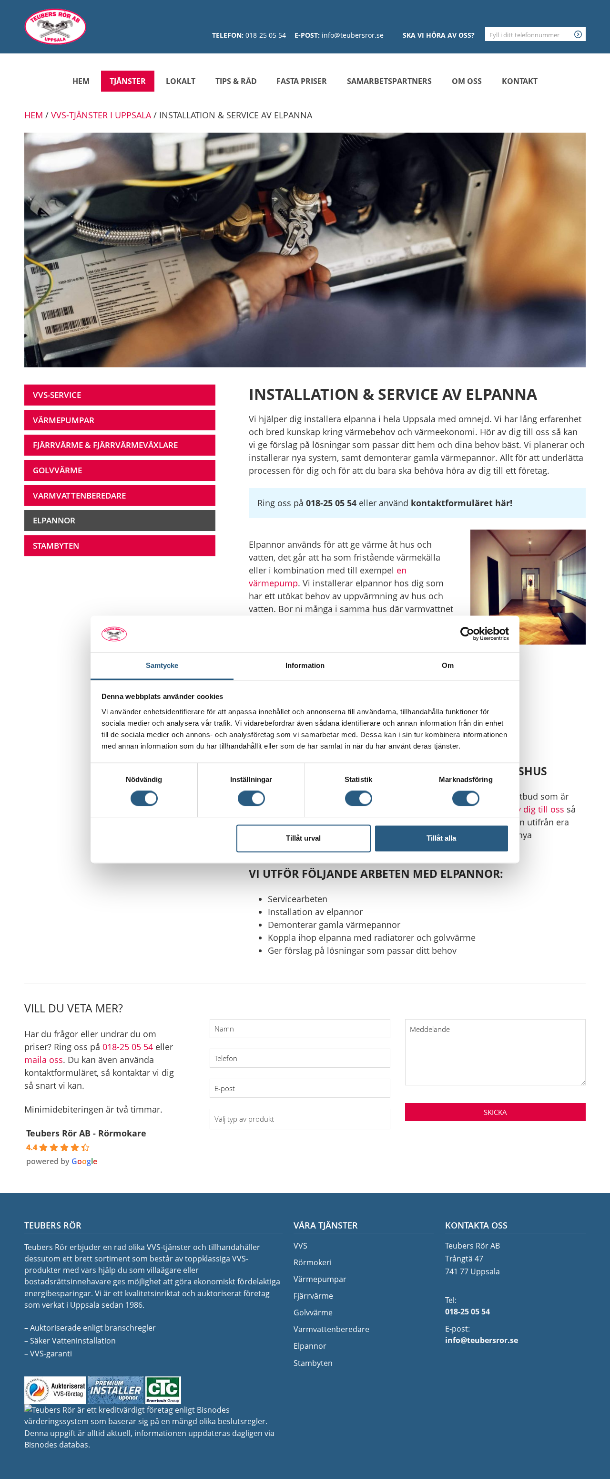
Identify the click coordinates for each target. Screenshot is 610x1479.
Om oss (467, 81)
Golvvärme (57, 470)
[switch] (251, 798)
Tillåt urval (303, 838)
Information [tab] (305, 665)
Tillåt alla (441, 838)
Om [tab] (448, 665)
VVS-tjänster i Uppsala (101, 115)
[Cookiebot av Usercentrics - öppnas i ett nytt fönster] (467, 634)
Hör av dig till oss (529, 809)
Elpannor (54, 520)
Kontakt (520, 81)
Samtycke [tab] (162, 665)
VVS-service (57, 394)
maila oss (43, 1059)
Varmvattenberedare (79, 495)
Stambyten (56, 545)
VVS (300, 1245)
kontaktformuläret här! (461, 503)
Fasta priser (301, 81)
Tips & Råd (236, 81)
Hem (81, 81)
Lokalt (180, 81)
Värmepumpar (63, 420)
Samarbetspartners (389, 81)
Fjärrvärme (313, 1296)
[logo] (55, 26)
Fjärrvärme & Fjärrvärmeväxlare (105, 444)
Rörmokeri (313, 1262)
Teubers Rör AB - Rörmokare (86, 1133)
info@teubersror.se (353, 35)
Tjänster (128, 81)
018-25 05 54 (265, 35)
